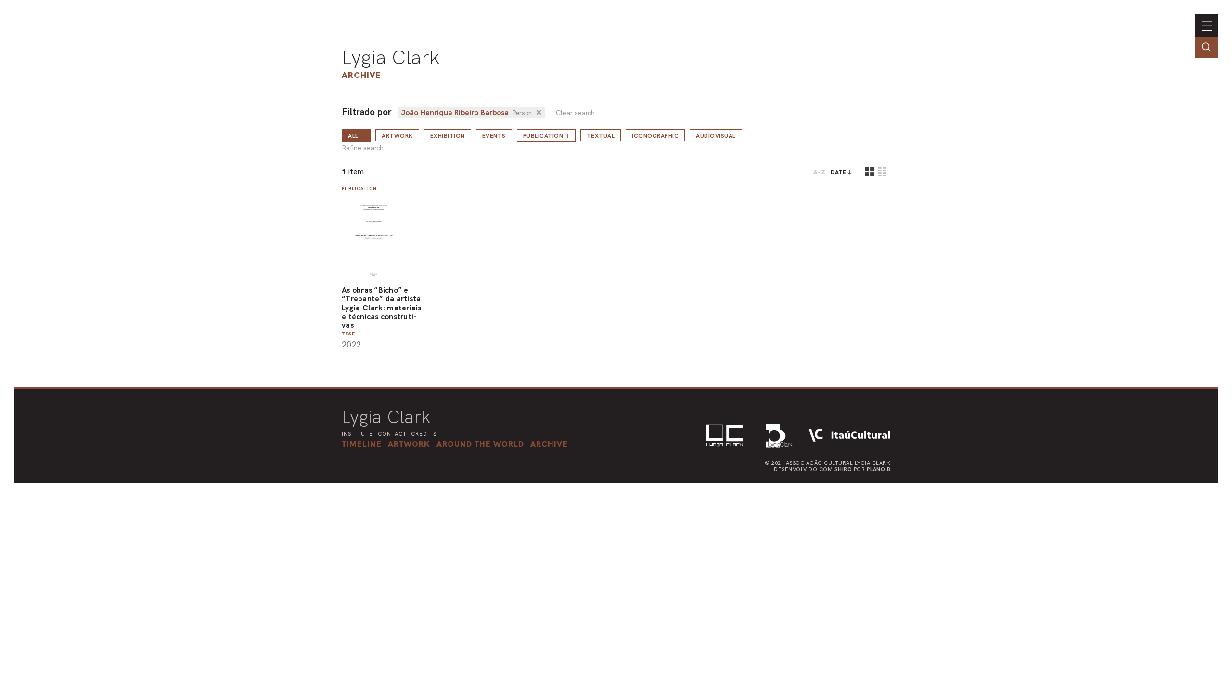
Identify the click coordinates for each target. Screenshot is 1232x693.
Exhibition (447, 136)
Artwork (397, 136)
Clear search (575, 113)
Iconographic (655, 136)
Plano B (879, 469)
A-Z (819, 172)
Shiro (843, 469)
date (839, 172)
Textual (601, 136)
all (356, 136)
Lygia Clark (391, 57)
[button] (480, 443)
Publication (546, 136)
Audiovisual (716, 136)
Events (494, 136)
